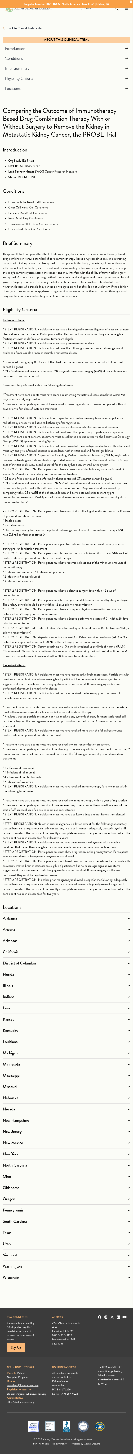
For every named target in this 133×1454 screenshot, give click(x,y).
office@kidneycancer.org (20, 1402)
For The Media (41, 1444)
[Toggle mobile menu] (126, 8)
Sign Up (16, 1347)
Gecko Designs (92, 1444)
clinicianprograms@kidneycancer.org (26, 1394)
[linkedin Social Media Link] (118, 1317)
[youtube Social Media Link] (124, 1317)
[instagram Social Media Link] (106, 1317)
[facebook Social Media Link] (99, 1317)
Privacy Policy (59, 1444)
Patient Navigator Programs (18, 1375)
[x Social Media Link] (112, 1317)
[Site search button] (116, 8)
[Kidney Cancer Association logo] (29, 8)
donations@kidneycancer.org (22, 1385)
